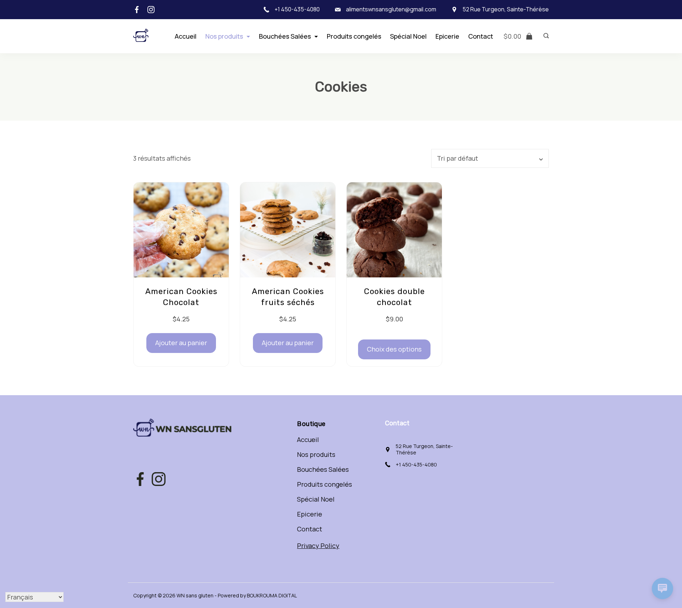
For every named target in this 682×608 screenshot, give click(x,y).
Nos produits (224, 36)
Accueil (185, 36)
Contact (480, 36)
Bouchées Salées (285, 36)
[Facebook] (136, 9)
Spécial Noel (408, 36)
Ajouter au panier (181, 342)
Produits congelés (354, 36)
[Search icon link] (544, 36)
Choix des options (394, 349)
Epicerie (447, 36)
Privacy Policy (318, 545)
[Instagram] (151, 9)
